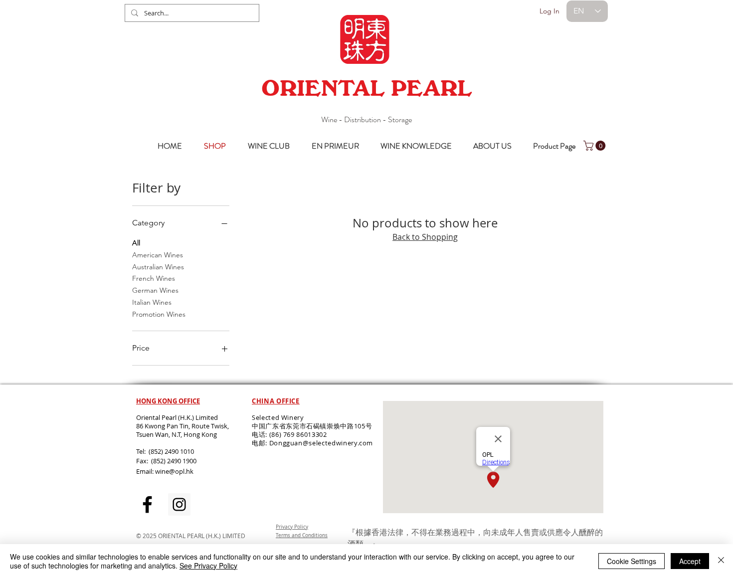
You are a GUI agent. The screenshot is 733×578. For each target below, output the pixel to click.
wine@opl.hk (174, 471)
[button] (595, 146)
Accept (690, 561)
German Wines (155, 290)
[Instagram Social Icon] (179, 504)
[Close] (721, 561)
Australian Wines (158, 266)
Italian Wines (152, 302)
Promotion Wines (158, 314)
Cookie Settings (631, 561)
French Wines (153, 278)
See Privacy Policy (208, 566)
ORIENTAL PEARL (366, 88)
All (136, 242)
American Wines (157, 254)
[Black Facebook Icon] (147, 504)
